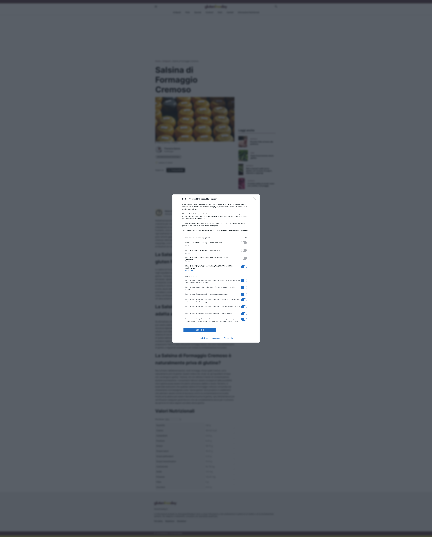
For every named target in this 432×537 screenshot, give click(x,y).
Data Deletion (203, 338)
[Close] (255, 199)
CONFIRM (200, 330)
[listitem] (216, 238)
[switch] (244, 242)
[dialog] (216, 268)
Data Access (216, 338)
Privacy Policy (229, 338)
